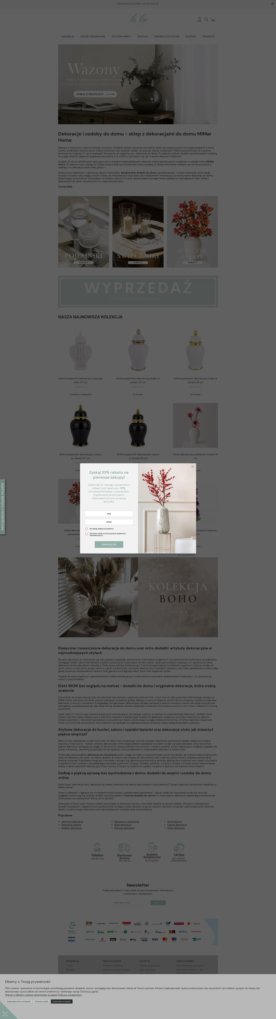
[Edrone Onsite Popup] (138, 509)
